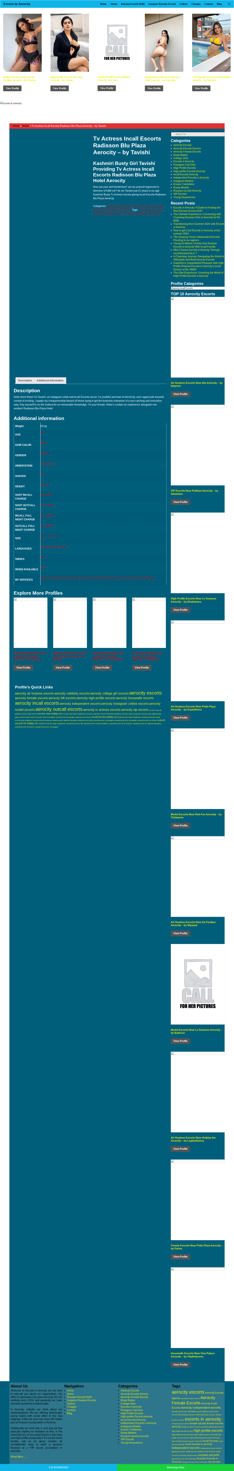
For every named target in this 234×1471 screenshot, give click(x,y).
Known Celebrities (183, 184)
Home (103, 4)
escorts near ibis (93, 714)
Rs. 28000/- (47, 526)
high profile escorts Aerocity (182, 1435)
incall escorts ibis (148, 717)
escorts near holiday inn (50, 713)
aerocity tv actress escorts (107, 213)
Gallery (184, 4)
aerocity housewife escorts (135, 698)
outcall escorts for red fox (25, 727)
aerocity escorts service (190, 1398)
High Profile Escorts (184, 168)
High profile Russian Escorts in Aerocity (205, 1438)
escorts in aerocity (203, 1419)
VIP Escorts (180, 194)
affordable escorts (195, 1411)
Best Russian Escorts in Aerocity (191, 1415)
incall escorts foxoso (83, 717)
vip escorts (214, 1461)
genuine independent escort (212, 1427)
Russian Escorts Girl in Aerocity (184, 1459)
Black (44, 443)
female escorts (198, 1423)
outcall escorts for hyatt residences (52, 723)
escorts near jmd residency (110, 714)
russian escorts (208, 1455)
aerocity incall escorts (151, 209)
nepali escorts (192, 1455)
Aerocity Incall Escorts (119, 206)
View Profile (12, 88)
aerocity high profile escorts (96, 698)
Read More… (18, 1456)
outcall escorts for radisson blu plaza (147, 723)
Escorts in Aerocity (17, 4)
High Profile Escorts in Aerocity (205, 1435)
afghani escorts (208, 1411)
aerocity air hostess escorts (34, 693)
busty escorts (209, 1415)
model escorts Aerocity (206, 1451)
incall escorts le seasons (42, 720)
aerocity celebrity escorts (72, 693)
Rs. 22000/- (47, 515)
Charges (196, 4)
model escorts (191, 1451)
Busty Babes (180, 155)
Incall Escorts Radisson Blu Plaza (112, 209)
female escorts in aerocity (191, 1427)
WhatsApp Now (175, 1467)
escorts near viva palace (45, 717)
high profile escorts (208, 1431)
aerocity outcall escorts (59, 709)
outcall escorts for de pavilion (126, 720)
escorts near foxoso (29, 714)
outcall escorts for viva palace (46, 727)
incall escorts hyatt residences (129, 717)
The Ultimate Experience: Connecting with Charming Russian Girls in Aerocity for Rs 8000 (197, 217)
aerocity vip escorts (135, 709)
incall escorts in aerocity (198, 1444)
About (113, 4)
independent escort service (210, 1448)
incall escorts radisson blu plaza (141, 213)
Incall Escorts (210, 1441)
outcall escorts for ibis (74, 723)
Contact (208, 4)
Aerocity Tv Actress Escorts (148, 206)
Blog (219, 4)
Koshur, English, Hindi (53, 546)
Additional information (50, 380)
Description (25, 380)
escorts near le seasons (131, 714)
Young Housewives (184, 197)
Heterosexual (48, 463)
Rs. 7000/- (46, 495)
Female (45, 453)
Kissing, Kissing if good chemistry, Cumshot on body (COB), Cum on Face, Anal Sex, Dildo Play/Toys (97, 577)
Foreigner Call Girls (184, 164)
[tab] (25, 380)
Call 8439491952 (58, 1467)
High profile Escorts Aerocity (189, 171)
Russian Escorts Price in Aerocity (194, 1462)
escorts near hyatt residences (74, 714)
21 (42, 432)
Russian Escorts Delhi (133, 4)
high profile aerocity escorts (182, 1431)
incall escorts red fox (86, 720)
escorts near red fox (27, 717)
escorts (181, 1420)
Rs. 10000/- (47, 505)
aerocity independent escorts (80, 703)
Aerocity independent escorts (201, 1407)
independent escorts (186, 1447)
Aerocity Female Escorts (187, 151)
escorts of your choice (180, 1424)
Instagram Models (183, 181)
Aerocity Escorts (182, 145)
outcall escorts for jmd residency (96, 723)
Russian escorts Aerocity (187, 190)
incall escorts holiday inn (104, 717)
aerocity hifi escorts (62, 698)
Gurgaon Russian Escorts (162, 4)
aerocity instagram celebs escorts (125, 703)
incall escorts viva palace (104, 720)
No (42, 474)
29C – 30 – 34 (49, 536)
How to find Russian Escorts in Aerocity (187, 1441)
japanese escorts (178, 1451)
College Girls (180, 158)
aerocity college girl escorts (109, 693)
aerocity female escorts (31, 698)
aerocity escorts (145, 692)
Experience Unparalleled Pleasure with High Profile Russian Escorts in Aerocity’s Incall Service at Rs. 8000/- (198, 266)
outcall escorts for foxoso (147, 720)
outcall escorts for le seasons (121, 723)
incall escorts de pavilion (65, 717)
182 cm (45, 484)
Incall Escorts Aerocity (185, 174)
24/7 (43, 567)
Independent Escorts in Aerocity (191, 177)
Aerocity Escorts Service (187, 148)
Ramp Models (181, 187)
